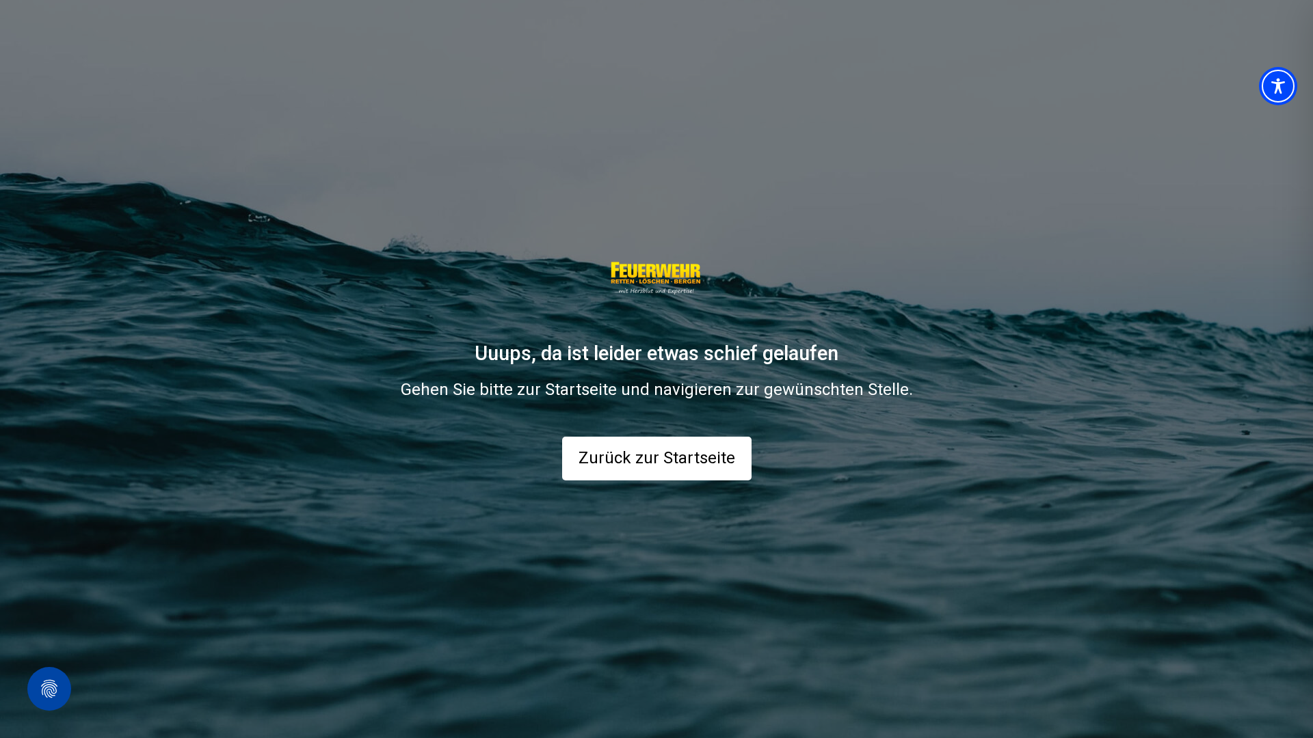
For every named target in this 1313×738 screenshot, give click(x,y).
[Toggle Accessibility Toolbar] (1278, 86)
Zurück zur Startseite (657, 457)
